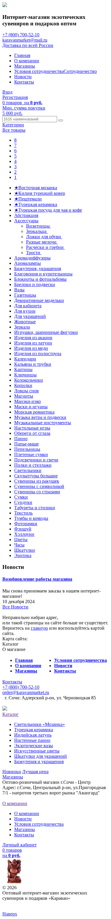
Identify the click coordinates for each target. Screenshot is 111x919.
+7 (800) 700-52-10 (20, 34)
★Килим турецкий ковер (39, 193)
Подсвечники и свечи (36, 459)
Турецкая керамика (33, 729)
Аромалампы (27, 263)
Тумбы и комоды (31, 518)
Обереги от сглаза (32, 433)
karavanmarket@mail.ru (24, 40)
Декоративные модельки (39, 300)
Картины (23, 369)
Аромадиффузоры (32, 257)
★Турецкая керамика (35, 204)
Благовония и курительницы (43, 273)
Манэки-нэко (27, 401)
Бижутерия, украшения (37, 268)
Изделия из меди (31, 348)
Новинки (11, 771)
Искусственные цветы (36, 750)
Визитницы (38, 225)
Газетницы (25, 295)
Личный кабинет (19, 844)
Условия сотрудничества (39, 71)
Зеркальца (37, 231)
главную (39, 628)
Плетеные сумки (31, 454)
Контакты (24, 81)
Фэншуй (22, 528)
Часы (19, 544)
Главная (22, 55)
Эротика (22, 555)
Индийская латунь (33, 734)
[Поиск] (60, 120)
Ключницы (25, 374)
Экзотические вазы (33, 745)
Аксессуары (26, 220)
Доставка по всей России (27, 45)
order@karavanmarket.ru (25, 692)
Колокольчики (28, 380)
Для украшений (30, 316)
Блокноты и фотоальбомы (40, 279)
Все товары (13, 130)
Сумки (21, 497)
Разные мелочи (42, 241)
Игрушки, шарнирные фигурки (46, 332)
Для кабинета (27, 305)
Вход (7, 91)
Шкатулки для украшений (40, 756)
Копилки (23, 385)
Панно (21, 438)
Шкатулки (24, 550)
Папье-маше (26, 443)
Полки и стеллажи (33, 465)
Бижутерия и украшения (39, 761)
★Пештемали (28, 198)
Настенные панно (32, 740)
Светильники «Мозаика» (39, 724)
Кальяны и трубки (32, 364)
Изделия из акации (33, 337)
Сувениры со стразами (37, 491)
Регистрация (15, 97)
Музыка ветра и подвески (40, 417)
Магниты (23, 396)
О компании (26, 60)
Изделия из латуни (33, 342)
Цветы (21, 539)
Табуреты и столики (34, 507)
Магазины (24, 65)
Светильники (27, 470)
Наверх (9, 913)
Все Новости (15, 606)
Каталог (10, 714)
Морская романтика (34, 411)
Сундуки (23, 502)
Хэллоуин (24, 534)
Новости (23, 76)
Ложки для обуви (44, 236)
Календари (25, 358)
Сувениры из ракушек (36, 481)
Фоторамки (25, 523)
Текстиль (23, 512)
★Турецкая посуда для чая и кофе (48, 210)
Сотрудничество (80, 71)
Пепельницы (27, 449)
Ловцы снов (26, 390)
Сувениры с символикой (39, 486)
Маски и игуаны (31, 406)
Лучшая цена (35, 771)
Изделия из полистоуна (37, 353)
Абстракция (26, 215)
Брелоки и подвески (34, 284)
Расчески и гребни (45, 247)
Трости (33, 252)
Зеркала (22, 326)
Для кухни (25, 311)
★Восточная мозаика (35, 187)
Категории (13, 124)
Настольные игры (32, 427)
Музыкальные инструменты (42, 422)
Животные (25, 321)
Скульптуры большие (36, 475)
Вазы (19, 289)
